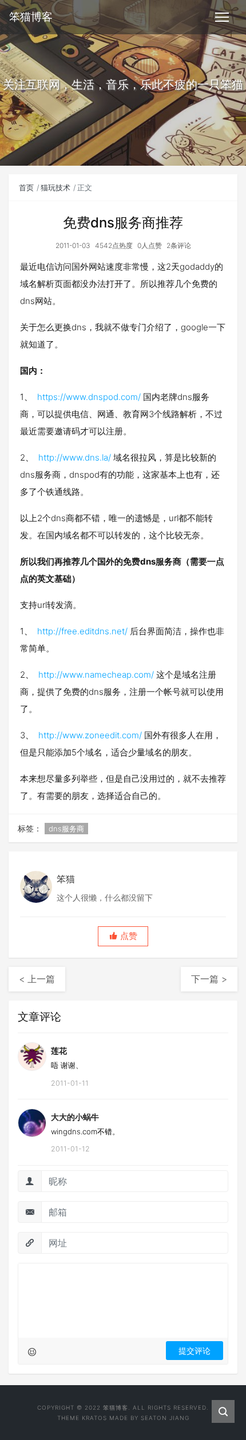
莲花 (59, 1050)
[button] (123, 936)
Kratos (94, 1417)
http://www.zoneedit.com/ (90, 735)
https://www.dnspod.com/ (89, 396)
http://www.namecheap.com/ (96, 674)
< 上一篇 (37, 979)
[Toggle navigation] (222, 17)
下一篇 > (209, 979)
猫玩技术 (55, 187)
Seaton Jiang (165, 1417)
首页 (26, 187)
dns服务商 (66, 828)
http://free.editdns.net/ (82, 631)
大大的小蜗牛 (75, 1117)
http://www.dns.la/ (74, 457)
